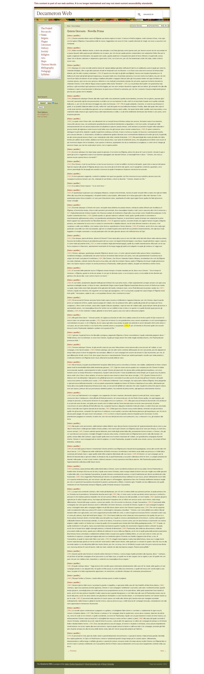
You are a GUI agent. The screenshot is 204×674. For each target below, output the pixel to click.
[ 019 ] (109, 221)
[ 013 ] (69, 176)
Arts (49, 58)
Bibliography (49, 67)
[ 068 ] (141, 618)
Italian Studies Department (74, 664)
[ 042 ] (108, 408)
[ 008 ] (69, 121)
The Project (49, 28)
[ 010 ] (130, 137)
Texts (49, 35)
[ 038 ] (141, 375)
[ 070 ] (69, 636)
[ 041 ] (126, 401)
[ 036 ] (69, 365)
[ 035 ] (92, 350)
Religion (49, 54)
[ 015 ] (69, 193)
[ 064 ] (161, 585)
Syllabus (49, 74)
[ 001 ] (69, 38)
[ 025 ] (69, 270)
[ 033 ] (69, 335)
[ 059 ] (107, 539)
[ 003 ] (69, 68)
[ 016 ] (69, 207)
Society (49, 51)
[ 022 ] (92, 243)
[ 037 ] (112, 367)
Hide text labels (42, 116)
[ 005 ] (126, 84)
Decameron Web (55, 13)
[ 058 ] (124, 528)
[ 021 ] (69, 238)
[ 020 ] (134, 226)
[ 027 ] (161, 288)
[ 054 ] (150, 502)
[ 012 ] (69, 164)
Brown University (108, 664)
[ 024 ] (100, 258)
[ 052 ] (114, 494)
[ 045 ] (81, 431)
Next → (163, 651)
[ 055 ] (147, 507)
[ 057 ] (154, 523)
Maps (49, 61)
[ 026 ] (69, 283)
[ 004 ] (99, 73)
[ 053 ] (152, 497)
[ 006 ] (69, 98)
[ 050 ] (78, 477)
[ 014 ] (69, 186)
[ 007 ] (118, 104)
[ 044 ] (69, 426)
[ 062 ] (69, 578)
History (49, 48)
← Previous (72, 651)
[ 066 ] (69, 610)
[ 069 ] (91, 624)
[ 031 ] (98, 320)
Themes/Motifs (49, 64)
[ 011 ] (69, 152)
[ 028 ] (69, 300)
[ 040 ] (69, 395)
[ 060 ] (69, 554)
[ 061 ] (69, 566)
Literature (49, 44)
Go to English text (43, 114)
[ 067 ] (88, 613)
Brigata (49, 38)
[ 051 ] (69, 491)
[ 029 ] (76, 311)
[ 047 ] (79, 451)
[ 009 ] (143, 129)
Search (41, 107)
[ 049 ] (69, 469)
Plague (49, 41)
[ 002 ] (69, 50)
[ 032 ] (126, 326)
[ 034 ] (69, 347)
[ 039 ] (100, 380)
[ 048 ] (134, 454)
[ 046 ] (69, 449)
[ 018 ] (89, 215)
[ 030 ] (69, 318)
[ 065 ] (78, 598)
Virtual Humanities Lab (92, 664)
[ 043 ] (105, 414)
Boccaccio (49, 31)
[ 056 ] (105, 515)
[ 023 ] (69, 253)
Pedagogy (49, 71)
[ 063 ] (69, 585)
